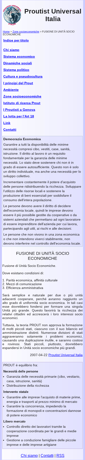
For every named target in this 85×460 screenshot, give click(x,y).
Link (6, 123)
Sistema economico (19, 56)
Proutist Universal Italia (52, 15)
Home (6, 31)
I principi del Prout (18, 83)
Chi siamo (11, 50)
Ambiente (11, 90)
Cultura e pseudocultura (22, 76)
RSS (60, 456)
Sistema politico (16, 70)
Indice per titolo (16, 40)
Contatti (9, 129)
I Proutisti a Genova (19, 110)
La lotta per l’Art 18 (18, 116)
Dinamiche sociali (17, 63)
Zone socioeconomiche (26, 31)
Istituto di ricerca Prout (21, 103)
